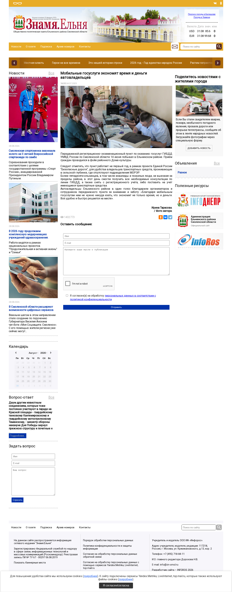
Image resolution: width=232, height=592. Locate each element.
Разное (182, 172)
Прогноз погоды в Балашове (202, 14)
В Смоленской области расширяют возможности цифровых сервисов (31, 308)
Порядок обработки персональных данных (108, 540)
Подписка (46, 46)
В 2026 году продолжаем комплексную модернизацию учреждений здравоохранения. (28, 234)
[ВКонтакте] (165, 217)
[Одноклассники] (161, 217)
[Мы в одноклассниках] (221, 3)
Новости (16, 46)
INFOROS (182, 570)
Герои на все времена (66, 62)
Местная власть (34, 62)
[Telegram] (170, 217)
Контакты (85, 46)
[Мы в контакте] (215, 3)
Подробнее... (17, 435)
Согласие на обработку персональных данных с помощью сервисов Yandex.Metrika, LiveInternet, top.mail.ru (111, 565)
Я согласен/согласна (116, 585)
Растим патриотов (201, 62)
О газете (31, 46)
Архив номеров (65, 46)
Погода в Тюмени (202, 17)
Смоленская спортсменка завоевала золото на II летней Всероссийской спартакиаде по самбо (32, 154)
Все (51, 73)
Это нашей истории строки (105, 62)
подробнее (90, 576)
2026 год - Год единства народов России (156, 62)
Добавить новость (199, 148)
